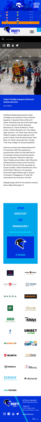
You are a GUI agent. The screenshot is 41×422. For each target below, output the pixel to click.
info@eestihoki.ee (28, 414)
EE (39, 29)
